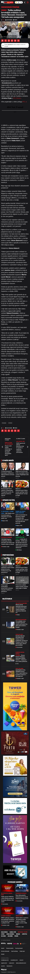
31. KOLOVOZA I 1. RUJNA (7, 511)
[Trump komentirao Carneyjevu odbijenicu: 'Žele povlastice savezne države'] (7, 466)
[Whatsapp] (12, 40)
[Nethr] (23, 943)
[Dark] (21, 2)
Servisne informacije (5, 951)
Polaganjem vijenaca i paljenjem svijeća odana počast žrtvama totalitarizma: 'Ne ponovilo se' (7, 569)
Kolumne (10, 936)
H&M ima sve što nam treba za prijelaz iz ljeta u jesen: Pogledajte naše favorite (22, 473)
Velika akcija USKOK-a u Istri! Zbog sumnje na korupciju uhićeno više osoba (7, 899)
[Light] (16, 2)
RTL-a (24, 102)
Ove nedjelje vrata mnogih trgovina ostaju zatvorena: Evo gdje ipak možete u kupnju (21, 624)
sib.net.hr (21, 960)
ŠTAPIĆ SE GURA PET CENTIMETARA (9, 443)
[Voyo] (9, 943)
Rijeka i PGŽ (5, 521)
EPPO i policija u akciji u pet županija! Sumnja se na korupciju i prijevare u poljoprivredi (7, 920)
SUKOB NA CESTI (19, 634)
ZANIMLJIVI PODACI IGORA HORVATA (20, 512)
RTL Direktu (17, 98)
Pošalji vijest (22, 951)
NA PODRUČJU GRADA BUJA (6, 894)
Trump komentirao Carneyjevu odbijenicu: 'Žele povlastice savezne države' (7, 473)
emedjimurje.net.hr (5, 960)
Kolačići (2, 948)
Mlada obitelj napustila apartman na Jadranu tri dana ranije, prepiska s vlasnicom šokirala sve (21, 608)
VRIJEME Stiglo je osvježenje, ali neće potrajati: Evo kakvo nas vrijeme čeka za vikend (7, 541)
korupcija (4, 423)
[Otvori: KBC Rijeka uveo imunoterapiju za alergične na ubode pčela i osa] (7, 506)
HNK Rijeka (19, 550)
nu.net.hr (3, 966)
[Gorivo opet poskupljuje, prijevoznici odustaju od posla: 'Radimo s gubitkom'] (7, 580)
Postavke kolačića (9, 948)
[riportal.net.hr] (4, 969)
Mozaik (18, 934)
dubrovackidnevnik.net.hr (21, 963)
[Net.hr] (3, 943)
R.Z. (18, 663)
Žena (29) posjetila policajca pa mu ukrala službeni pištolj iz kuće (22, 896)
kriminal (10, 423)
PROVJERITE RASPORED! (21, 619)
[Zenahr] (16, 943)
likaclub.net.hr (9, 966)
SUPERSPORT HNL (20, 537)
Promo (16, 936)
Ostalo (18, 615)
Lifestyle (24, 934)
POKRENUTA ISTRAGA (21, 893)
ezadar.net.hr (11, 963)
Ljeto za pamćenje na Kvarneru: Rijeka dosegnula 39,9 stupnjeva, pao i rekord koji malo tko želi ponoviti (22, 519)
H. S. (4, 20)
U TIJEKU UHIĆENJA (6, 916)
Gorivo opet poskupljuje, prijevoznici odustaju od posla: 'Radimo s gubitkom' (7, 588)
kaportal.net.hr (4, 963)
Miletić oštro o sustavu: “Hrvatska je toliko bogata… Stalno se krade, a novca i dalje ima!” (22, 921)
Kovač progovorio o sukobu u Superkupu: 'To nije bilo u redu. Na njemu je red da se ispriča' (7, 492)
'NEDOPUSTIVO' (19, 916)
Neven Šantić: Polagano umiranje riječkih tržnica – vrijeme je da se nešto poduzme (21, 658)
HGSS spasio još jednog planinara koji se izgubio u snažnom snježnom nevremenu (20, 447)
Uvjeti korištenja (14, 951)
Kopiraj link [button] (18, 40)
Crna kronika (19, 647)
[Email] (15, 40)
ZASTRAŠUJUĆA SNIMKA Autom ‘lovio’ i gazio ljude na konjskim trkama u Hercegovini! (21, 673)
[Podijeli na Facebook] (2, 40)
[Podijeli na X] (5, 40)
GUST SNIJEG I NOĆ (20, 441)
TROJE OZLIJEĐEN (19, 668)
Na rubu (3, 936)
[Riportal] (6, 2)
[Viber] (9, 40)
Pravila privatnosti (19, 948)
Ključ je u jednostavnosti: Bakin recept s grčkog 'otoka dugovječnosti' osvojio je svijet (22, 492)
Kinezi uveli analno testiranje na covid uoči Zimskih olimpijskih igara (8, 450)
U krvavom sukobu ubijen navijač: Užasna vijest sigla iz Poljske (22, 586)
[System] (18, 2)
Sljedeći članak (27, 447)
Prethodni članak (2, 447)
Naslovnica (4, 932)
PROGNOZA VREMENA (6, 537)
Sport (2, 934)
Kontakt (2, 954)
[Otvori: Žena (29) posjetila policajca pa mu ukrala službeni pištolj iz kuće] (22, 888)
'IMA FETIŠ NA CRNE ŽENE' (21, 603)
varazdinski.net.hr (14, 960)
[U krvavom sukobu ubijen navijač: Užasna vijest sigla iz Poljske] (22, 580)
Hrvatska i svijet (5, 546)
